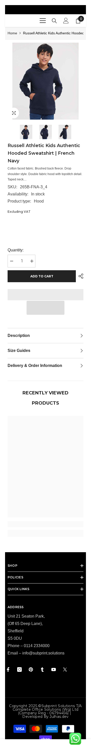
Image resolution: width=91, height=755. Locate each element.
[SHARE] (79, 276)
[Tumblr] (42, 669)
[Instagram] (19, 669)
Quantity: (16, 250)
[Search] (54, 21)
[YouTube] (53, 669)
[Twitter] (65, 669)
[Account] (66, 20)
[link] (45, 524)
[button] (45, 308)
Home (12, 33)
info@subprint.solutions (43, 653)
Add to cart (41, 276)
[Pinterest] (31, 669)
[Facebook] (8, 669)
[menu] (43, 21)
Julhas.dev (59, 716)
